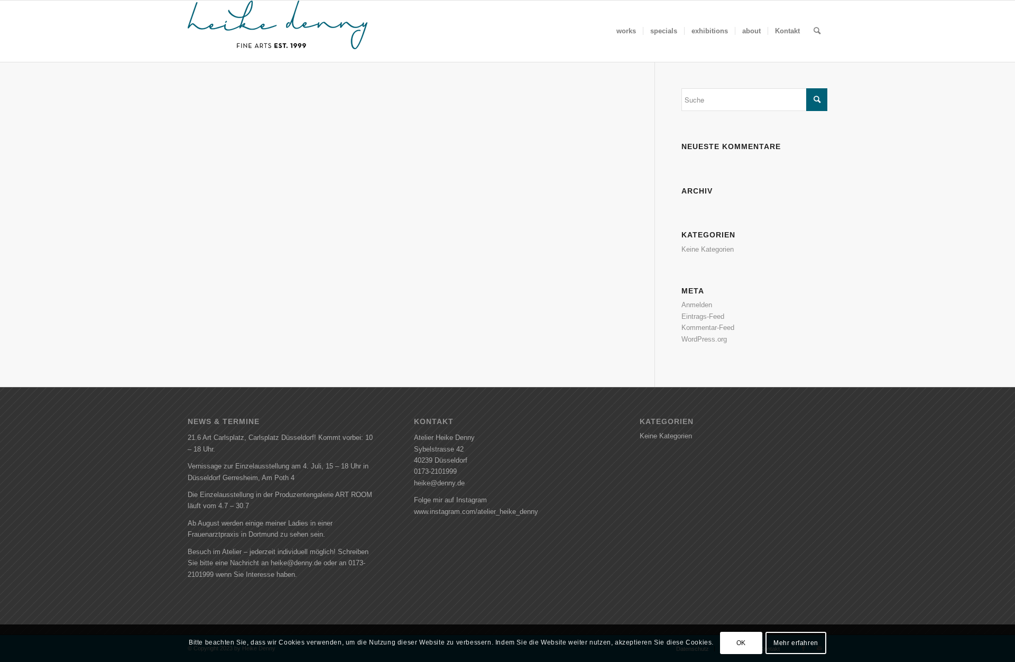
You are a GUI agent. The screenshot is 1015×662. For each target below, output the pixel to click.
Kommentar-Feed (707, 328)
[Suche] (817, 31)
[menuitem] (626, 31)
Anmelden (696, 305)
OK (741, 643)
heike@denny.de (439, 483)
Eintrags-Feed (702, 316)
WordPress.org (704, 339)
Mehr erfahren (795, 643)
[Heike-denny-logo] (277, 31)
